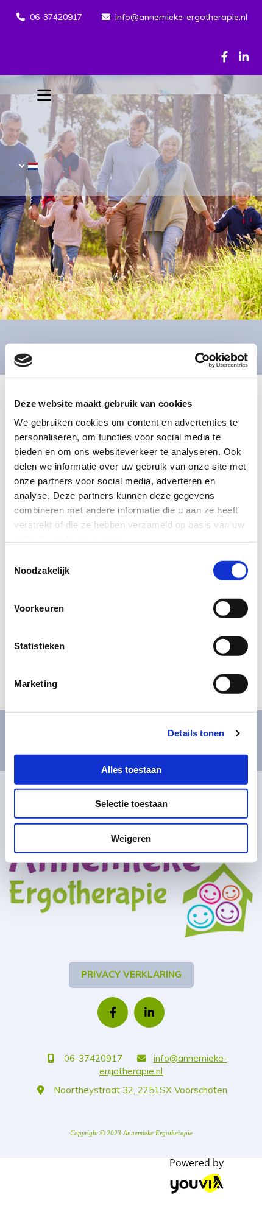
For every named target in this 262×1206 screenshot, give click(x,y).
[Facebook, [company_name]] (224, 56)
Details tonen (196, 733)
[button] (131, 975)
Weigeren (131, 838)
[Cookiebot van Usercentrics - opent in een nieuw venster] (194, 360)
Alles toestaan (131, 769)
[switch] (230, 608)
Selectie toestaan (131, 804)
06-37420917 (56, 17)
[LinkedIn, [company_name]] (243, 56)
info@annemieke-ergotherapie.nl (181, 17)
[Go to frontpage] (131, 888)
